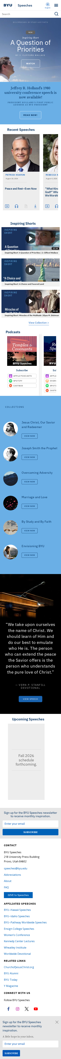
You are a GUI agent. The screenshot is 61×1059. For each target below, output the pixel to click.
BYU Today (10, 979)
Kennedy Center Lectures (19, 941)
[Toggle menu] (56, 5)
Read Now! (30, 115)
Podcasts (13, 332)
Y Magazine (11, 985)
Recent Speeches (21, 129)
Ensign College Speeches (19, 928)
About (7, 881)
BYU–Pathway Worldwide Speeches (25, 922)
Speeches (25, 5)
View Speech (30, 699)
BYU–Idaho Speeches (17, 916)
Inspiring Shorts (23, 223)
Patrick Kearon (15, 174)
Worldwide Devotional (17, 953)
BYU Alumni (11, 973)
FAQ (6, 887)
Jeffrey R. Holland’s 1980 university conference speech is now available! (30, 93)
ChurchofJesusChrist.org (19, 967)
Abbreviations (12, 874)
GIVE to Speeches (18, 895)
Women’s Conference (17, 935)
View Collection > (39, 322)
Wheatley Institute (15, 947)
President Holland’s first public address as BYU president (30, 103)
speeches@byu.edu (15, 868)
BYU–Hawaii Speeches (17, 909)
